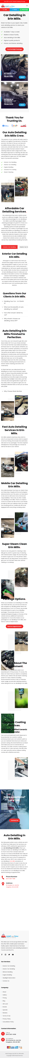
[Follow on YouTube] (13, 955)
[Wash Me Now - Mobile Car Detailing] (9, 6)
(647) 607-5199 (10, 879)
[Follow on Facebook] (2, 955)
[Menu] (27, 5)
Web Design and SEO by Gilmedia (14, 1053)
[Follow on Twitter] (9, 955)
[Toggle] (2, 301)
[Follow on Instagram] (5, 955)
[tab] (9, 247)
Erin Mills (12, 861)
